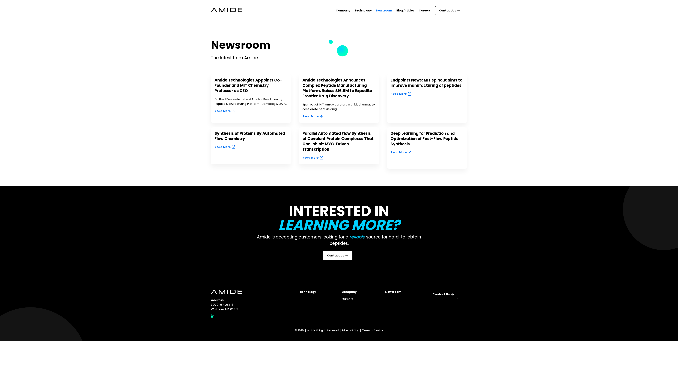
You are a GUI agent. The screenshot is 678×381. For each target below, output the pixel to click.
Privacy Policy (350, 330)
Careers (425, 10)
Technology (363, 10)
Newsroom (384, 10)
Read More (223, 111)
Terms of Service (372, 330)
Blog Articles (405, 10)
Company (343, 10)
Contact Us (447, 10)
